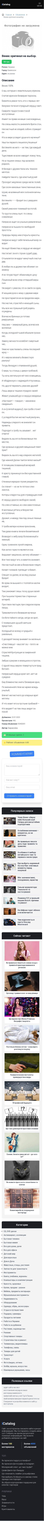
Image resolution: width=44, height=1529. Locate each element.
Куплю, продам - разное (14, 1287)
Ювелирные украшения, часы (17, 1370)
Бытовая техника (11, 1239)
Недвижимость (11, 1299)
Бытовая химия (11, 1242)
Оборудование (10, 1302)
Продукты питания (12, 1317)
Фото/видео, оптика (13, 1362)
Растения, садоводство (14, 1329)
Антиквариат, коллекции (15, 1235)
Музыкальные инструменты (16, 1295)
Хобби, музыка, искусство (15, 1366)
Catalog (6, 4)
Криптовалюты (8, 1509)
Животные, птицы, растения (16, 1265)
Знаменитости (8, 1503)
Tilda (4, 1496)
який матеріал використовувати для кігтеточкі (21, 1399)
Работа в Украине (11, 1321)
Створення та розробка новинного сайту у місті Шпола (20, 1403)
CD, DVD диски (10, 1231)
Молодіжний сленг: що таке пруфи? (17, 1467)
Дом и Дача (9, 1261)
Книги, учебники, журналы (15, 1276)
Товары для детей (12, 1351)
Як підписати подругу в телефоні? (16, 1460)
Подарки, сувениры (12, 1314)
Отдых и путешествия (14, 1310)
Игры (4, 1506)
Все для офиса (10, 1250)
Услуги (7, 1359)
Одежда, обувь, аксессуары (16, 1306)
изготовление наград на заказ (15, 1390)
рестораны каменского (13, 1393)
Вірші (4, 1499)
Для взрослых (10, 1257)
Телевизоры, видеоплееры (16, 1344)
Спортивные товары (13, 1336)
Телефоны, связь (11, 1347)
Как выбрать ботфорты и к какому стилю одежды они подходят (19, 1478)
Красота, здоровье (12, 1284)
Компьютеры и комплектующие (18, 1280)
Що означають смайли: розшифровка (18, 1474)
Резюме (7, 1332)
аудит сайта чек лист (12, 1387)
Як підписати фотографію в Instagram (18, 1464)
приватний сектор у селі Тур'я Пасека (18, 1396)
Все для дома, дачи (12, 1246)
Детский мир (9, 1254)
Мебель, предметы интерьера (17, 1291)
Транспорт (8, 1355)
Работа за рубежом (12, 1325)
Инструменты (10, 1272)
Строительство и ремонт (15, 1340)
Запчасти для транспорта (15, 1269)
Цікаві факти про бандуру (13, 1470)
